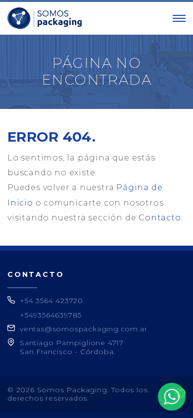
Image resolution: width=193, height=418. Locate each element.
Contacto (160, 217)
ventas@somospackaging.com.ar (83, 328)
